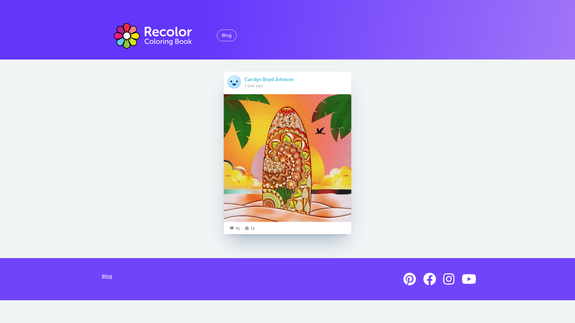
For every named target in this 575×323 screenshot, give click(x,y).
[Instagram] (449, 279)
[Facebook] (429, 279)
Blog (226, 35)
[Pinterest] (409, 279)
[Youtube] (469, 279)
